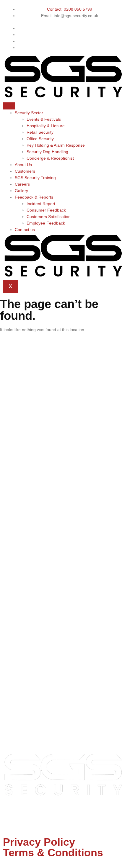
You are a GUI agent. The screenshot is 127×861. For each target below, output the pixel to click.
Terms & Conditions (53, 853)
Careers (22, 184)
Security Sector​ (29, 112)
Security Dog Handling (47, 151)
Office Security (40, 138)
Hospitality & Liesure (46, 125)
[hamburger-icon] (9, 105)
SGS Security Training (35, 177)
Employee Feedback (46, 223)
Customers (25, 171)
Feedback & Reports (34, 197)
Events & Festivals (44, 119)
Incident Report (41, 203)
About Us (23, 164)
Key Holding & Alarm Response (56, 145)
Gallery (21, 190)
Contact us (25, 229)
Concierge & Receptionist (50, 158)
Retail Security (40, 132)
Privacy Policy (39, 842)
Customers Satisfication (49, 216)
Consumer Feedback (46, 210)
